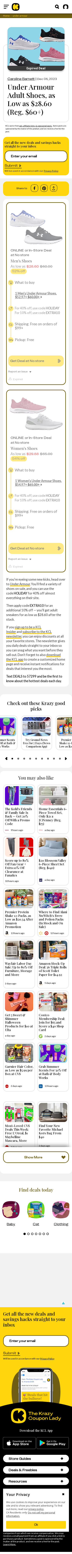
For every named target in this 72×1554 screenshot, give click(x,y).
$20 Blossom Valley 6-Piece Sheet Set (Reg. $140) (52, 864)
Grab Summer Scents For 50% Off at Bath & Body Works (52, 1072)
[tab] (12, 758)
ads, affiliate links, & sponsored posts (35, 126)
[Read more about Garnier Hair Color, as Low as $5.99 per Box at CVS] (19, 1053)
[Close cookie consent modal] (63, 1494)
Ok (36, 1524)
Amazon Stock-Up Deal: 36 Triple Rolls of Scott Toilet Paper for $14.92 (53, 969)
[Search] (57, 6)
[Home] (16, 6)
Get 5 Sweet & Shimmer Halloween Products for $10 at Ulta (19, 1022)
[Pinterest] (44, 188)
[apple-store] (19, 1443)
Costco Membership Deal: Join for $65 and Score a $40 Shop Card (52, 1022)
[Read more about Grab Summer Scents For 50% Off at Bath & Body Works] (53, 1053)
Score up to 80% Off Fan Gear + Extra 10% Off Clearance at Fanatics (17, 867)
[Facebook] (34, 188)
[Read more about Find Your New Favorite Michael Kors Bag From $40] (53, 1112)
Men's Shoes (21, 260)
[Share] (53, 188)
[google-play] (52, 1443)
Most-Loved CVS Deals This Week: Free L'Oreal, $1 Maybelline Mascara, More (17, 1133)
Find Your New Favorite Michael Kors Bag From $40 (51, 1131)
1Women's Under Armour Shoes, (38, 482)
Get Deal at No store (27, 361)
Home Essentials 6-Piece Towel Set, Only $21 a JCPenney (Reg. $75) (53, 816)
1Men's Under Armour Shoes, (36, 295)
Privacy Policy (51, 170)
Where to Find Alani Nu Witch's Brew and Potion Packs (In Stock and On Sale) (53, 919)
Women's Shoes (24, 448)
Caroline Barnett (21, 79)
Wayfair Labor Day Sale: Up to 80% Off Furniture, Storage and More (18, 969)
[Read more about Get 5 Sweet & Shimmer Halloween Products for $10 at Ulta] (19, 1001)
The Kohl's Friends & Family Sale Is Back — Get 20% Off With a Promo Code (18, 816)
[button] (63, 1303)
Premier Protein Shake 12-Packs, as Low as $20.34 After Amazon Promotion (19, 919)
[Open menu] (6, 7)
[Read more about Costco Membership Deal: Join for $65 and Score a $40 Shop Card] (53, 1001)
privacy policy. (36, 1509)
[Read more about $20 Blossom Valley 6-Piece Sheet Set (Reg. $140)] (53, 847)
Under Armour (20, 584)
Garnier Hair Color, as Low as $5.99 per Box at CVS (19, 1070)
